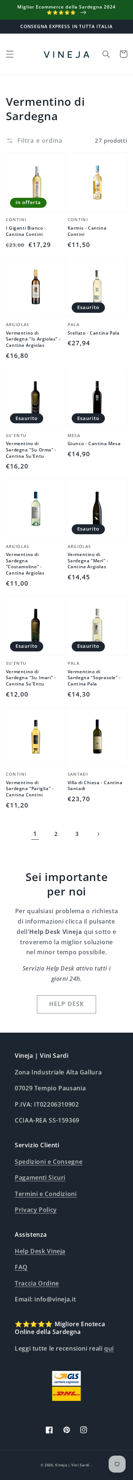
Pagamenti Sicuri (40, 1177)
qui (109, 1348)
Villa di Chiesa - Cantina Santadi (95, 786)
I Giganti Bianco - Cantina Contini (26, 231)
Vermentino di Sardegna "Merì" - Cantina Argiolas (88, 561)
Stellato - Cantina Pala (94, 333)
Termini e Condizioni (46, 1194)
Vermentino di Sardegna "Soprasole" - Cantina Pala (94, 678)
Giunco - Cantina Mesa (94, 444)
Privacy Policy (36, 1210)
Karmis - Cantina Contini (87, 231)
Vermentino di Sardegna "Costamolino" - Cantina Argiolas (25, 564)
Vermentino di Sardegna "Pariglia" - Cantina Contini (30, 789)
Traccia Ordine (37, 1283)
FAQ (21, 1267)
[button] (9, 53)
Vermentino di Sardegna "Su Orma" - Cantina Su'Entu (31, 450)
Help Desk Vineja (40, 1251)
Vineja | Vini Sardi (72, 1465)
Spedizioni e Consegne (48, 1162)
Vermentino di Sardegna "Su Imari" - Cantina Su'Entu (31, 678)
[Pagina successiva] (97, 834)
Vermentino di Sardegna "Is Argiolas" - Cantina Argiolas (33, 339)
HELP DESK (66, 1004)
